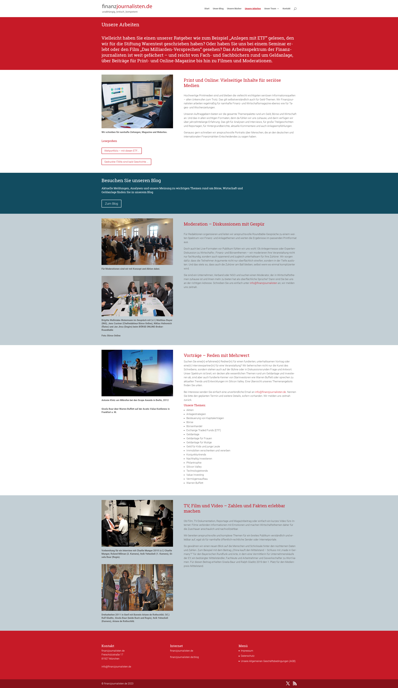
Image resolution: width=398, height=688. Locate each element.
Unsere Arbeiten (253, 8)
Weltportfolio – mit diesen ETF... (121, 150)
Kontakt (286, 8)
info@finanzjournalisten (263, 283)
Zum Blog (111, 203)
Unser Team (270, 8)
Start (206, 8)
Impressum (247, 650)
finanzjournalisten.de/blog (184, 657)
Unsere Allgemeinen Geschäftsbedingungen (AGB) (268, 661)
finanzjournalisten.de (181, 650)
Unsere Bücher (234, 8)
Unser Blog (218, 8)
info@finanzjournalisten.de (270, 391)
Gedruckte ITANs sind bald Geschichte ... (126, 161)
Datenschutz (248, 655)
